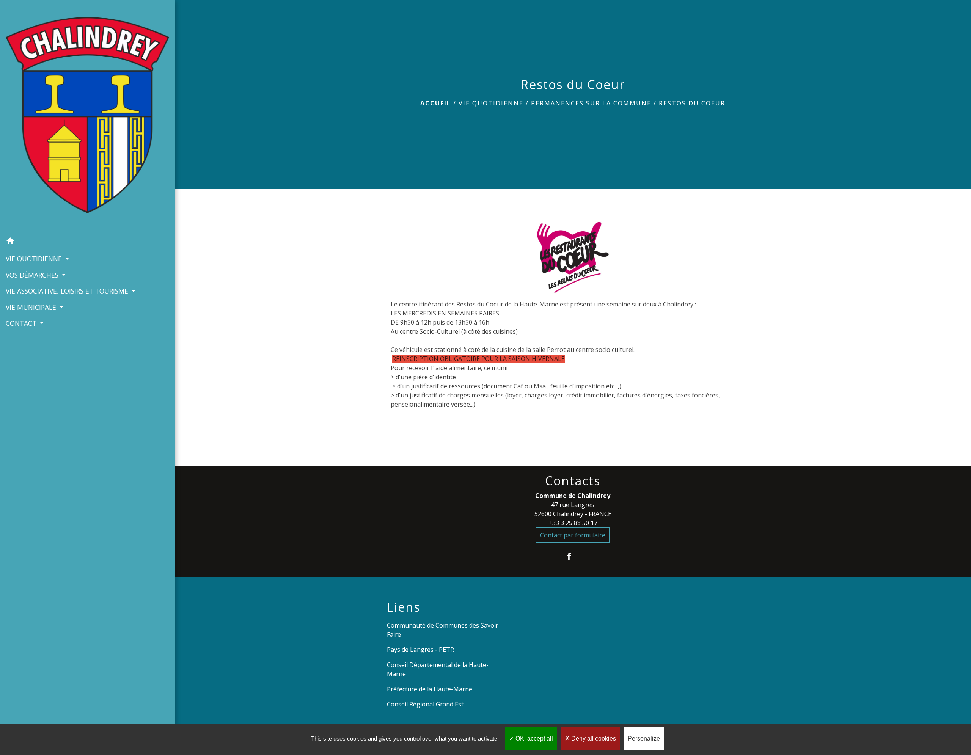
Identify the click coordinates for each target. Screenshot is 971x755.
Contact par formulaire (572, 535)
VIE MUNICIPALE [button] (32, 307)
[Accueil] (87, 116)
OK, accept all (533, 738)
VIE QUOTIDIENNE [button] (35, 258)
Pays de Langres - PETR (420, 649)
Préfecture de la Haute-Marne (429, 689)
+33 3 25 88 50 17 (572, 523)
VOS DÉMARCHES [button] (33, 274)
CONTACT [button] (22, 323)
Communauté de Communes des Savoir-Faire (444, 630)
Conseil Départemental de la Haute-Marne (438, 669)
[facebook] (573, 556)
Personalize (644, 738)
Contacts (572, 481)
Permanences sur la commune (591, 103)
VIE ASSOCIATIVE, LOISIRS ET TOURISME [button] (68, 290)
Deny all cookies (593, 738)
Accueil (435, 103)
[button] (87, 242)
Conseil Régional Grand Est (425, 704)
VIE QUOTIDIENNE (491, 103)
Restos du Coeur (692, 103)
